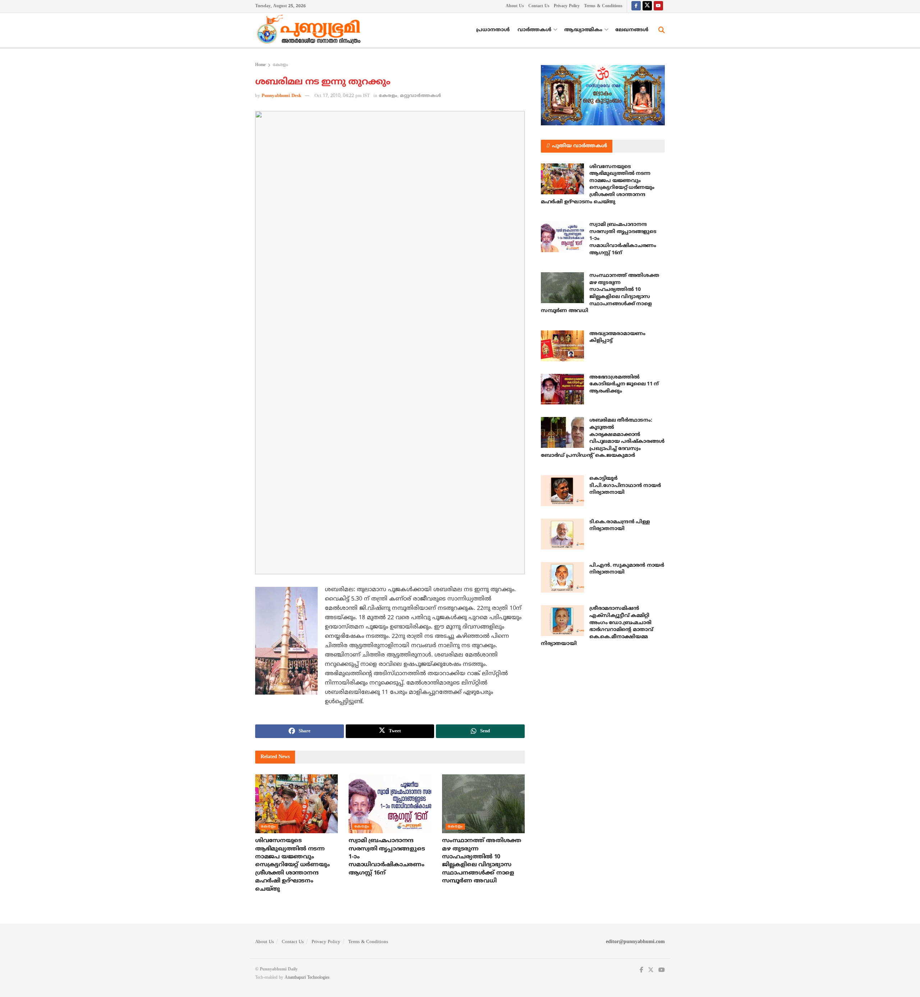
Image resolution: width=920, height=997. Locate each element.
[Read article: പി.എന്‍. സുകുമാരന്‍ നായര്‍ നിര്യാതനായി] (562, 577)
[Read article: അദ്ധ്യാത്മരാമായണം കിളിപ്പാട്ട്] (562, 345)
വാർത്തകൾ (534, 30)
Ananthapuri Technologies (307, 977)
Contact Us (538, 6)
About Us (515, 6)
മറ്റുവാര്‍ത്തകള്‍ (420, 96)
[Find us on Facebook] (636, 6)
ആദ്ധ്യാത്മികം (583, 30)
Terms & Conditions (603, 6)
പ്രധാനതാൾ (493, 30)
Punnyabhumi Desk (281, 96)
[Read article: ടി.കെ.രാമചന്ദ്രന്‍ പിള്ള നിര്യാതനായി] (562, 534)
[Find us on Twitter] (647, 6)
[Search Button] (661, 30)
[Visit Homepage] (310, 30)
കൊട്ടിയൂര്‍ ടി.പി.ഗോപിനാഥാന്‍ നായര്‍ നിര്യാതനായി (625, 486)
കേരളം (280, 65)
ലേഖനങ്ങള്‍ (631, 30)
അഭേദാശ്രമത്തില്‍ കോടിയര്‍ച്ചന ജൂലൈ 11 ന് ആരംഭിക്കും (624, 384)
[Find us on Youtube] (658, 6)
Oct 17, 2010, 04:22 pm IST (342, 96)
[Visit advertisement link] (603, 95)
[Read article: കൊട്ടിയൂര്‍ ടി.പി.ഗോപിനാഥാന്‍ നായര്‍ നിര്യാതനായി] (562, 490)
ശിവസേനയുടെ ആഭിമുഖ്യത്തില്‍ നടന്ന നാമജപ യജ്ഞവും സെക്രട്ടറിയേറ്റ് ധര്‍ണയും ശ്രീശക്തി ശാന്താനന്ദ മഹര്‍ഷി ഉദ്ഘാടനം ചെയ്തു (292, 864)
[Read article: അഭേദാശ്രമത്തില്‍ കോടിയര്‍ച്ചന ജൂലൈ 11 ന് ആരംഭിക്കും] (562, 389)
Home (260, 65)
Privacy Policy (567, 6)
